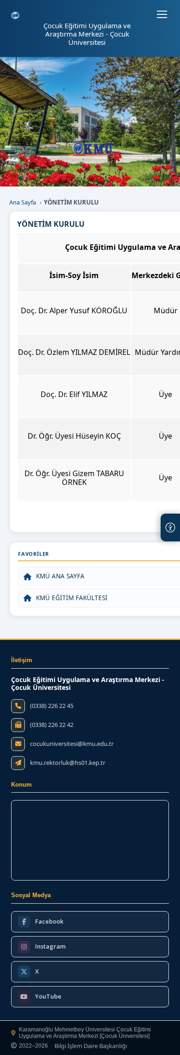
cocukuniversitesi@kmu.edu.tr (72, 744)
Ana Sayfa (22, 202)
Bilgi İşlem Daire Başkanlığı (90, 1046)
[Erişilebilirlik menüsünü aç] (170, 527)
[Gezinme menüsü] (162, 14)
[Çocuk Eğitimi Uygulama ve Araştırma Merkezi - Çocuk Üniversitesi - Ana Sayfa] (15, 15)
